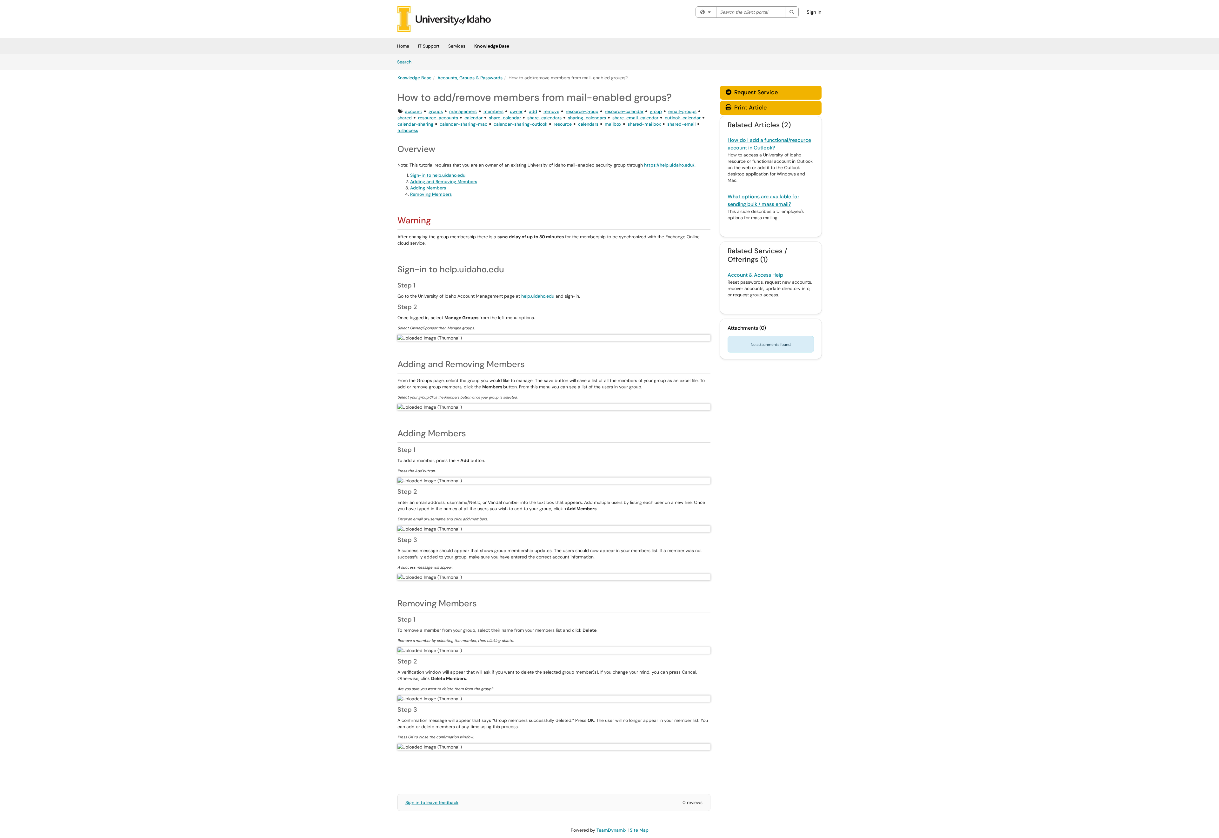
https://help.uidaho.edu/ (669, 165)
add (533, 111)
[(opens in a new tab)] (444, 19)
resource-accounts (438, 118)
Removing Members (431, 194)
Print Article (750, 107)
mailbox (613, 124)
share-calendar (505, 118)
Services (456, 46)
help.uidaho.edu (537, 296)
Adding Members (428, 188)
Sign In (814, 12)
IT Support (428, 46)
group (656, 111)
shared (404, 118)
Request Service (755, 92)
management (463, 111)
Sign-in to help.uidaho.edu (437, 175)
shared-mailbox (644, 124)
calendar (473, 118)
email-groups (682, 111)
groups (436, 111)
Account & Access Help (755, 275)
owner (516, 111)
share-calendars (544, 118)
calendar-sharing (415, 124)
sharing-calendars (587, 118)
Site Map (639, 830)
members (493, 111)
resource (563, 124)
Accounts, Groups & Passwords (470, 78)
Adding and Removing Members (443, 181)
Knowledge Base (491, 46)
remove (551, 111)
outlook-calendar (683, 118)
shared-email (681, 124)
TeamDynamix (611, 830)
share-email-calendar (635, 118)
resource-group (582, 111)
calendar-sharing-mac (463, 124)
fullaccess (407, 130)
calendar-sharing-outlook (520, 124)
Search (406, 62)
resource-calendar (624, 111)
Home (403, 46)
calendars (588, 124)
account (413, 111)
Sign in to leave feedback (431, 802)
